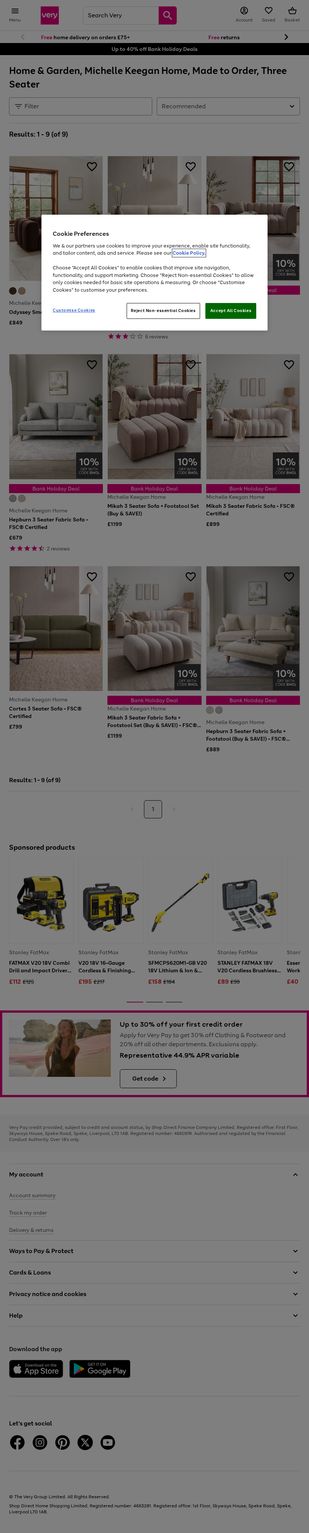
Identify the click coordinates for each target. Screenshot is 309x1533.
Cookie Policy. (189, 253)
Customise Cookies (74, 311)
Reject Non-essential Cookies (163, 311)
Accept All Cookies (230, 311)
